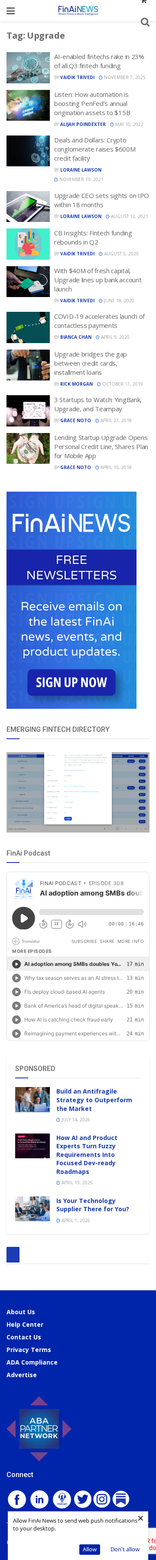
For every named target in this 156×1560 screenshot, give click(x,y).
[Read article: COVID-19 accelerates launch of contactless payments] (28, 327)
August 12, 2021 (129, 216)
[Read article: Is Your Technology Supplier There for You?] (32, 1208)
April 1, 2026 (75, 1220)
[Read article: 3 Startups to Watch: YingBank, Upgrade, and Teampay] (28, 410)
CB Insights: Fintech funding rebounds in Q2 (93, 237)
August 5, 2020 (121, 254)
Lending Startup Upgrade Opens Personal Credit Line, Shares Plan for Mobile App (101, 446)
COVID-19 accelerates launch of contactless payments (99, 321)
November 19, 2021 (81, 179)
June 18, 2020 (118, 300)
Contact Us (23, 1337)
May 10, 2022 (128, 124)
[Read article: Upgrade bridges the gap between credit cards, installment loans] (28, 365)
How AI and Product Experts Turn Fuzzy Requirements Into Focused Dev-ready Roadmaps (86, 1155)
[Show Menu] (10, 10)
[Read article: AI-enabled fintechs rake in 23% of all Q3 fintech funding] (28, 67)
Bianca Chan (75, 337)
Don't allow (125, 1549)
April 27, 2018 (115, 420)
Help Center (24, 1324)
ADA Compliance (32, 1362)
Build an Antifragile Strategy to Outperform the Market (94, 1099)
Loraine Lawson (80, 170)
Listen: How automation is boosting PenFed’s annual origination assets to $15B (92, 103)
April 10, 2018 (115, 467)
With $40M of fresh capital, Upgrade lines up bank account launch (97, 279)
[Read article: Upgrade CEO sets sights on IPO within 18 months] (28, 206)
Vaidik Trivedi (77, 77)
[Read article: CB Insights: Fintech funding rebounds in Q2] (28, 244)
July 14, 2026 (75, 1120)
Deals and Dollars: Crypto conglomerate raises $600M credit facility (95, 149)
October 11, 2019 (122, 384)
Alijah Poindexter (83, 124)
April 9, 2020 (115, 337)
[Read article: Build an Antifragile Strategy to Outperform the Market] (32, 1099)
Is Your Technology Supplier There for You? (92, 1204)
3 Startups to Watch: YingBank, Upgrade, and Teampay (98, 404)
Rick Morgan (76, 384)
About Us (20, 1312)
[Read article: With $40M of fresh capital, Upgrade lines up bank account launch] (28, 281)
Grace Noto (75, 420)
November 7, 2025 (124, 77)
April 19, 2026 (76, 1183)
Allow (90, 1549)
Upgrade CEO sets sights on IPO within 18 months (101, 200)
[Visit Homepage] (78, 10)
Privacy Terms (28, 1349)
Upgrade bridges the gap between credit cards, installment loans (90, 363)
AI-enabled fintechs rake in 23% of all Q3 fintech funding (99, 61)
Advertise (21, 1375)
